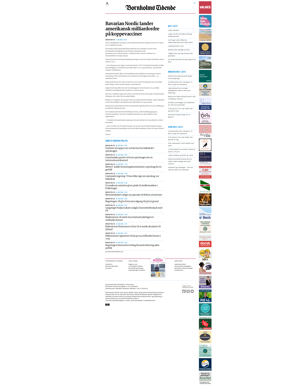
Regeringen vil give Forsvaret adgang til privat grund (131, 201)
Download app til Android (136, 270)
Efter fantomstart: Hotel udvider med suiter (181, 144)
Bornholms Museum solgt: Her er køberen (179, 116)
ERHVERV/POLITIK (110, 40)
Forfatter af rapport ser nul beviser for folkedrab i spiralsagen (129, 149)
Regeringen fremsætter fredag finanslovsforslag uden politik (132, 246)
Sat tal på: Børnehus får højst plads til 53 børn (182, 60)
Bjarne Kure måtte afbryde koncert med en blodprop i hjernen (181, 97)
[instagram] (109, 304)
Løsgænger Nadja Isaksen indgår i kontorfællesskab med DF (133, 209)
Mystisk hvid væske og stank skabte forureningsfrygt (180, 77)
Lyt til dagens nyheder (135, 266)
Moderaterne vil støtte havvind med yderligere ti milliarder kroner (129, 218)
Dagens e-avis (132, 264)
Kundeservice (178, 270)
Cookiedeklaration (149, 300)
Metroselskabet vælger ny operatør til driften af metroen (133, 195)
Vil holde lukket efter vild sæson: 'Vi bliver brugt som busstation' (180, 83)
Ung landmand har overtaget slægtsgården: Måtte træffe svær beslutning (179, 90)
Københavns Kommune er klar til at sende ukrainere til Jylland (133, 228)
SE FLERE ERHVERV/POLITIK (114, 252)
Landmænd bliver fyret (176, 46)
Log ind (107, 5)
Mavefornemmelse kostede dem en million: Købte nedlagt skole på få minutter (180, 161)
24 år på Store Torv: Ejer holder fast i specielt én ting (180, 109)
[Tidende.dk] (150, 7)
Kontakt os (108, 264)
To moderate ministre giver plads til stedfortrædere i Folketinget (131, 187)
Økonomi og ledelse (111, 266)
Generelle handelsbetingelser (114, 300)
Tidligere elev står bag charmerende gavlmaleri (180, 54)
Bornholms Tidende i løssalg (183, 268)
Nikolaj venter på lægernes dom (179, 50)
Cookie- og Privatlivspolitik (133, 300)
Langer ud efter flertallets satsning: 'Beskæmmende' (180, 35)
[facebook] (106, 304)
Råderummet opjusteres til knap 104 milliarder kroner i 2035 (133, 237)
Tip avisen (108, 268)
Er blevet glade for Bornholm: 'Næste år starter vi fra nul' (181, 150)
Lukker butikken (173, 30)
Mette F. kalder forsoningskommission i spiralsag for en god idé (133, 168)
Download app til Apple (135, 268)
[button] (194, 3)
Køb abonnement (180, 264)
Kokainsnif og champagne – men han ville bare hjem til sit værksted (180, 168)
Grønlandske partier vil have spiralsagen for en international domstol (129, 159)
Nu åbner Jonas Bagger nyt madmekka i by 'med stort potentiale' (181, 103)
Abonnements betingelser (182, 266)
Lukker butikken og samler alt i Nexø (180, 155)
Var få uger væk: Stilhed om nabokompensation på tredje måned (180, 41)
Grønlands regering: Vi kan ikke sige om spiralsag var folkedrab (132, 177)
